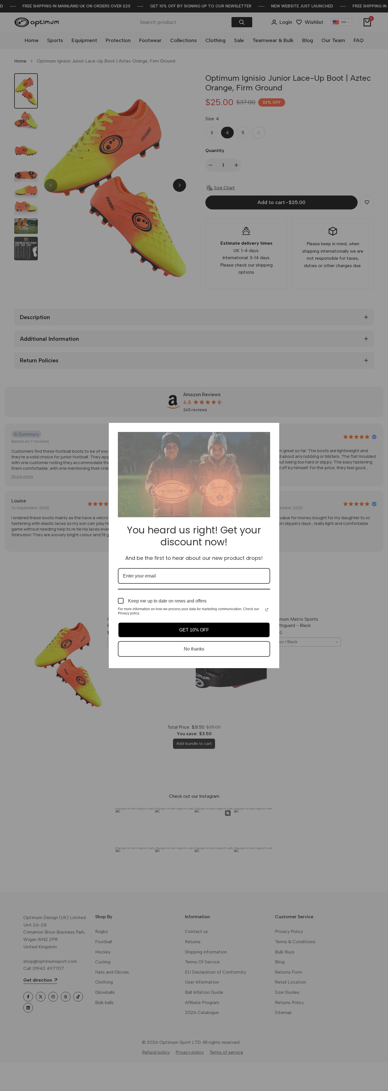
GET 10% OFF (194, 629)
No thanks (194, 649)
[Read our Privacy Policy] (266, 609)
